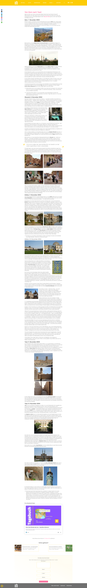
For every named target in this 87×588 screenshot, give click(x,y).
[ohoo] (16, 2)
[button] (1, 9)
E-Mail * (43, 573)
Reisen (44, 2)
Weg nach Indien (47, 16)
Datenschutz (69, 585)
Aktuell (23, 2)
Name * (43, 569)
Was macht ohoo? (55, 585)
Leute (29, 2)
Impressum (62, 585)
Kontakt (58, 2)
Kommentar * (43, 561)
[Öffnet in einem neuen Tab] (68, 2)
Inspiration (37, 2)
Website (43, 577)
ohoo (50, 2)
